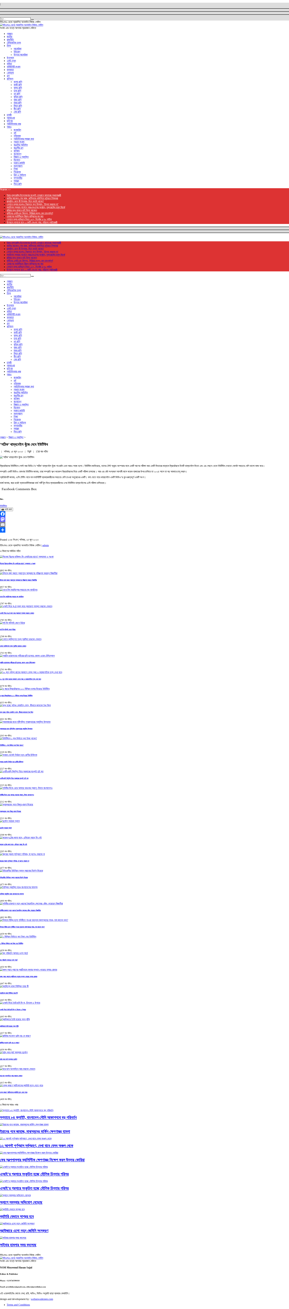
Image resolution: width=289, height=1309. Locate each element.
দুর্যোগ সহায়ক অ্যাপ (6, 828)
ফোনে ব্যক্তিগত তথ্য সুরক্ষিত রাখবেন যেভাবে (13, 646)
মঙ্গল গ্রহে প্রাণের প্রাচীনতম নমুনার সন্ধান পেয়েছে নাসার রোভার (18, 976)
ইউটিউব (3, 506)
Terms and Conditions (18, 1304)
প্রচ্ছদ (3, 437)
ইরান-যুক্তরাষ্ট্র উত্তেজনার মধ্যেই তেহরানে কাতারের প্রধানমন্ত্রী (34, 195)
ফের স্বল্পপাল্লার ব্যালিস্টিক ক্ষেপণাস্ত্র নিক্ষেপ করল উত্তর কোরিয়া (42, 1160)
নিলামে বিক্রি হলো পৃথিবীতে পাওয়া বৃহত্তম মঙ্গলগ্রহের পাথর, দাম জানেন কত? (22, 927)
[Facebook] (144, 514)
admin (45, 545)
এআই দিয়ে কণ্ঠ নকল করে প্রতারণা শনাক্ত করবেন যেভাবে (17, 613)
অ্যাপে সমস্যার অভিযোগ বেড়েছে (21, 1202)
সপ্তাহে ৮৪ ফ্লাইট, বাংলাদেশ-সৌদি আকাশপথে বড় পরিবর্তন (38, 1117)
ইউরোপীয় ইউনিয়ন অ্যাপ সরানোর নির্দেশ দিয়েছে (14, 877)
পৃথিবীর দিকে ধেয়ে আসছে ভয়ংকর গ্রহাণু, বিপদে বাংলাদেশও (17, 795)
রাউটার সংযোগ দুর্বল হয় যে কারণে (9, 1043)
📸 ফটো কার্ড (6, 509)
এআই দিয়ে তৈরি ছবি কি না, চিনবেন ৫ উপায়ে (13, 1010)
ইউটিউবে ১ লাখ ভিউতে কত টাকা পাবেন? (12, 745)
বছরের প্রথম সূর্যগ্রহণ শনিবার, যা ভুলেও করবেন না (14, 861)
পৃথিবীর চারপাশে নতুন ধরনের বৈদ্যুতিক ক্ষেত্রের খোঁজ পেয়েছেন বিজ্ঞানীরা (20, 910)
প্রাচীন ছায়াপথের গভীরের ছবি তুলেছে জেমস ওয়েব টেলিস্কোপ (17, 663)
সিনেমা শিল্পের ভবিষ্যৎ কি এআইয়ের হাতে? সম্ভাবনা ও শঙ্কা (17, 563)
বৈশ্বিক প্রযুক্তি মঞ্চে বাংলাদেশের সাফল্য (12, 894)
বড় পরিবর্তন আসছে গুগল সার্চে (8, 960)
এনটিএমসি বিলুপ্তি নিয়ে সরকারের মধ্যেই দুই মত (14, 778)
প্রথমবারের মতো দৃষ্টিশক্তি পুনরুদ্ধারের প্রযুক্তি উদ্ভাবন (16, 729)
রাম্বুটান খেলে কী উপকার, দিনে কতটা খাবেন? (25, 201)
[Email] (144, 524)
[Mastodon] (144, 519)
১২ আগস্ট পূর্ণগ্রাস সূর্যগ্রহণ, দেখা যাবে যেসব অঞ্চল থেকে (36, 1145)
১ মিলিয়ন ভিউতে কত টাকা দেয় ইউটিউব (11, 943)
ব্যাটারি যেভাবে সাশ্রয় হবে (17, 1216)
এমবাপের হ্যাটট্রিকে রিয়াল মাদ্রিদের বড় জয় (25, 216)
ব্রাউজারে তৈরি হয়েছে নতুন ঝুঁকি (9, 1026)
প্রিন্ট (29, 451)
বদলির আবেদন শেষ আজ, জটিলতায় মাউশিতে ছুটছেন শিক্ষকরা (32, 198)
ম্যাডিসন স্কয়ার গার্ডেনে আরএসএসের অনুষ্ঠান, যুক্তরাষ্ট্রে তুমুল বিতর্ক (36, 207)
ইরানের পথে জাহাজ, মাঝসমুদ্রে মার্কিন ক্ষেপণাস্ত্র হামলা (35, 1131)
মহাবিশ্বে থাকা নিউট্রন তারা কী (9, 993)
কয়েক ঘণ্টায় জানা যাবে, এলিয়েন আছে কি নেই (13, 844)
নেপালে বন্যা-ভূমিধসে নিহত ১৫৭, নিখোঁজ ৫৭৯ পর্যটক (29, 219)
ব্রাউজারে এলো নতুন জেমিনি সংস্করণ (24, 1231)
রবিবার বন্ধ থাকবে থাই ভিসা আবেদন (22, 210)
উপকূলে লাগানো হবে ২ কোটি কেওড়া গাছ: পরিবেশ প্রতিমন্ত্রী (32, 222)
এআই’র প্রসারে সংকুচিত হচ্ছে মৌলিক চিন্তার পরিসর (34, 1174)
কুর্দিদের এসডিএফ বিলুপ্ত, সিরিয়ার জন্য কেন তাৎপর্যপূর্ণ (30, 213)
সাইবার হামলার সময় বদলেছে (18, 1245)
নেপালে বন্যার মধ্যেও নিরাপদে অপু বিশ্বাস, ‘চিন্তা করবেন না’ (33, 204)
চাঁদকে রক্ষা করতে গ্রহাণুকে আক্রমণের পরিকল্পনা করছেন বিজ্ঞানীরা (18, 580)
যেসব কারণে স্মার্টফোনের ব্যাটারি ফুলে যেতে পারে (13, 1092)
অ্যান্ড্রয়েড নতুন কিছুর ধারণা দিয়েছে (10, 811)
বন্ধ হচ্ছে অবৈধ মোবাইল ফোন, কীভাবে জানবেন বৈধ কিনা (16, 712)
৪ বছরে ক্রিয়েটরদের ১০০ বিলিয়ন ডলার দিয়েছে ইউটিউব (16, 696)
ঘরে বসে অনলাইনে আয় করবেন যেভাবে (11, 1076)
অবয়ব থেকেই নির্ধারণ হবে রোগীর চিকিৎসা (11, 762)
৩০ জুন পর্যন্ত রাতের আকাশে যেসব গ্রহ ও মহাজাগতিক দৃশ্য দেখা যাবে (20, 679)
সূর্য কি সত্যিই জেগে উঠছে (8, 629)
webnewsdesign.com (42, 1299)
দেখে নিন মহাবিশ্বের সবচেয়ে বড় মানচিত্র (11, 597)
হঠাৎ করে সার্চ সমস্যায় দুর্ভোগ (8, 1059)
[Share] (144, 530)
